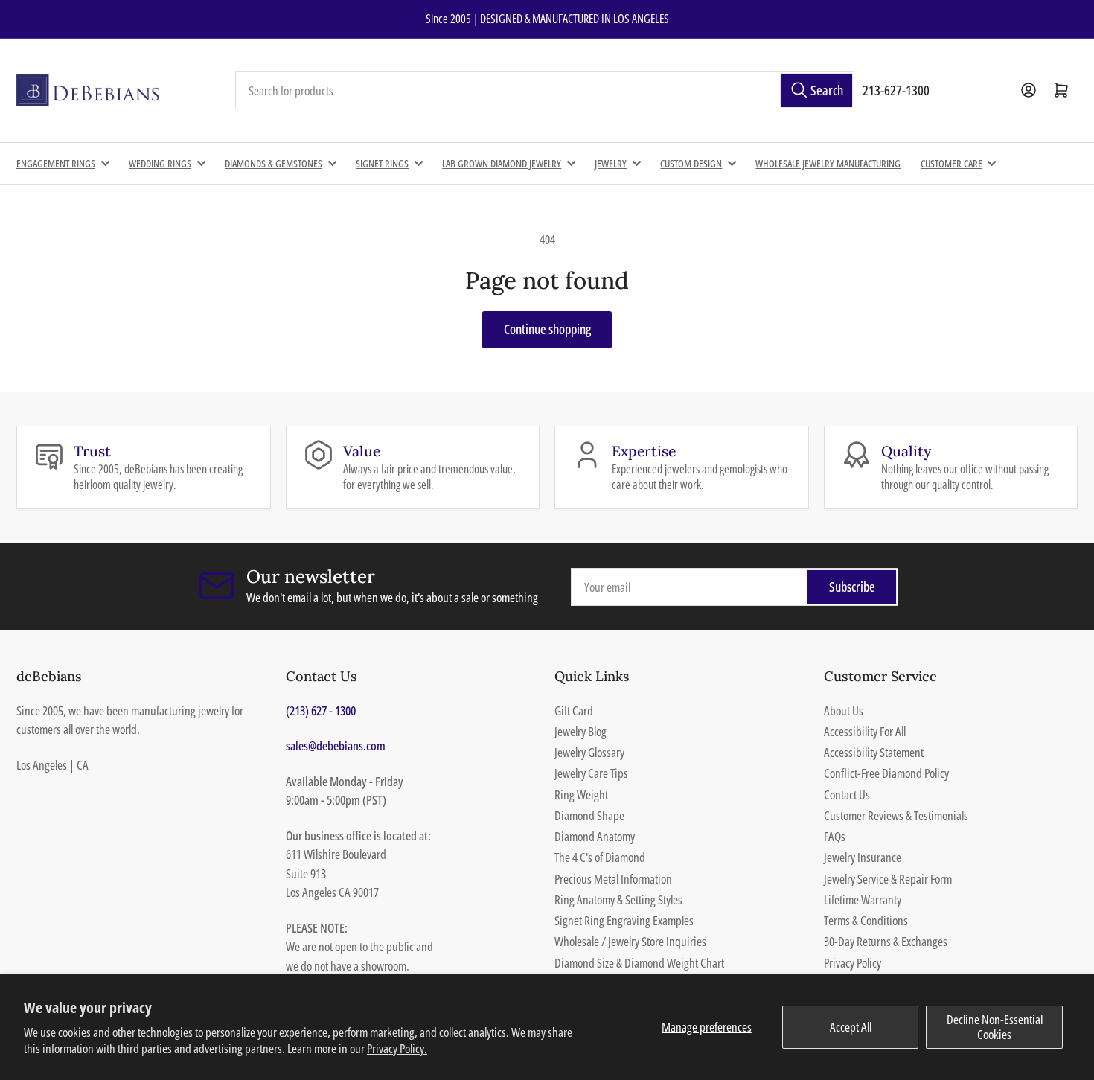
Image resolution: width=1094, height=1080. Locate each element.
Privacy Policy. (397, 1048)
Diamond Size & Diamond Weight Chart (639, 962)
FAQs (834, 836)
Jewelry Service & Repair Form (888, 878)
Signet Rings (382, 163)
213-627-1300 (896, 90)
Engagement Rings (55, 163)
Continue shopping (547, 329)
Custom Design (691, 163)
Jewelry (611, 163)
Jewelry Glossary (589, 752)
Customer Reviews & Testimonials (896, 815)
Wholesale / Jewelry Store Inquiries (630, 941)
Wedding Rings (160, 163)
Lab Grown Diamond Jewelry (501, 163)
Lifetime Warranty (862, 899)
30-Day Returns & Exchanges (885, 941)
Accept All (850, 1026)
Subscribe (852, 586)
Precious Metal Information (613, 878)
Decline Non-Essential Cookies (995, 1027)
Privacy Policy (852, 962)
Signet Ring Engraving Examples (624, 920)
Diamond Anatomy (594, 836)
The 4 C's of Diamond (599, 857)
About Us (843, 710)
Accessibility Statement (874, 752)
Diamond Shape (589, 815)
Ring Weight (581, 794)
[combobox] (544, 90)
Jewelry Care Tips (591, 773)
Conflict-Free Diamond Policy (886, 773)
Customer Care (951, 163)
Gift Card (573, 710)
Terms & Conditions (866, 920)
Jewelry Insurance (862, 857)
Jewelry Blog (580, 731)
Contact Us (847, 794)
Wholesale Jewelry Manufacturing (828, 163)
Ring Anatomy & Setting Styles (618, 899)
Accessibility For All (865, 731)
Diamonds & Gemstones (273, 163)
